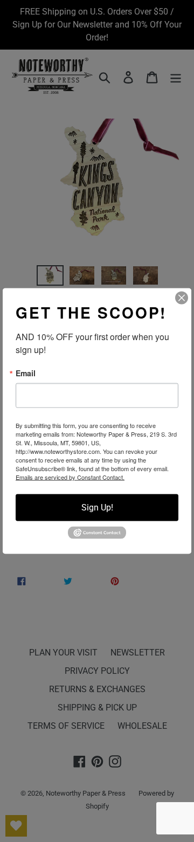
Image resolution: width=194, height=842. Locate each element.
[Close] (181, 298)
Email (26, 373)
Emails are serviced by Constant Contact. (70, 477)
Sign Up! (97, 507)
